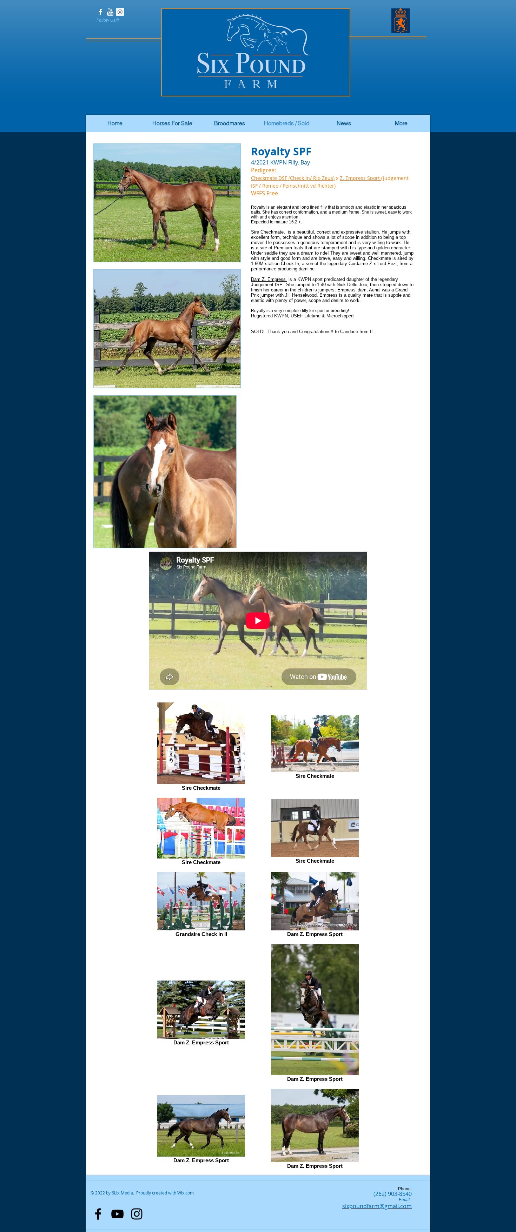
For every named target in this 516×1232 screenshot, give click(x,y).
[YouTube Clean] (110, 12)
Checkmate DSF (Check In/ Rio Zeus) (293, 178)
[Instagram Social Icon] (120, 12)
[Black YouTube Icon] (117, 1213)
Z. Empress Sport (360, 178)
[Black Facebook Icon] (98, 1213)
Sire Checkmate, (268, 232)
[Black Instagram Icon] (136, 1213)
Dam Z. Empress (269, 279)
